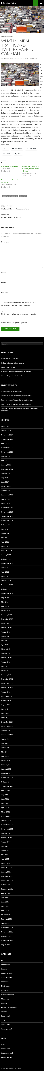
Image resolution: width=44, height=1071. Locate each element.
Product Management (9, 1007)
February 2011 (6, 696)
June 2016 (5, 533)
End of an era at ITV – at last (11, 216)
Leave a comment (31, 58)
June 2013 (5, 636)
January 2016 (6, 555)
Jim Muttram (19, 58)
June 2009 (5, 748)
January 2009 (6, 769)
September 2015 (7, 563)
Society (3, 1020)
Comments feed (7, 1053)
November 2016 (7, 520)
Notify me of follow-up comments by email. (18, 314)
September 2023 (7, 439)
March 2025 (5, 426)
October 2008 (6, 782)
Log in (3, 1044)
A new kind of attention (9, 166)
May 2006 (4, 906)
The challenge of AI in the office (12, 376)
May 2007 (4, 855)
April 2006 (5, 910)
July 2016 (4, 529)
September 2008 (7, 786)
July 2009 (4, 743)
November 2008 (7, 778)
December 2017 (7, 508)
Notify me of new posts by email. (14, 322)
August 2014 (5, 598)
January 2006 (6, 923)
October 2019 (6, 473)
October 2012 (6, 653)
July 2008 (4, 795)
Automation (5, 965)
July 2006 (4, 898)
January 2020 (6, 465)
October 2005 (6, 936)
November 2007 (7, 829)
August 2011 (5, 692)
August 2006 (5, 893)
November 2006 (7, 880)
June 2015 (5, 568)
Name (4, 272)
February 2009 (6, 765)
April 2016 (5, 542)
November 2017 (7, 512)
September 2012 (7, 658)
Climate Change (7, 973)
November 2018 (7, 486)
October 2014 (6, 589)
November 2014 (7, 585)
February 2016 (6, 550)
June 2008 (5, 799)
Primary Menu (41, 3)
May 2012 (4, 666)
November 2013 (7, 623)
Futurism (4, 990)
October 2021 (6, 456)
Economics (5, 982)
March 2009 (5, 760)
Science (4, 1012)
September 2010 (7, 700)
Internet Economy (7, 995)
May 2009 (4, 752)
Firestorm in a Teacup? (9, 359)
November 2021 (7, 452)
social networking (10, 196)
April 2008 (5, 808)
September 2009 (7, 735)
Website (4, 292)
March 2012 (5, 670)
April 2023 (5, 443)
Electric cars (5, 986)
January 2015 (6, 580)
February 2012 (6, 675)
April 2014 (5, 606)
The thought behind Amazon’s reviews (15, 207)
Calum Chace (6, 409)
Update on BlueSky (8, 367)
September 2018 (7, 495)
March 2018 (5, 503)
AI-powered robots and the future (21, 404)
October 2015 (6, 559)
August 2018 (5, 499)
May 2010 (4, 713)
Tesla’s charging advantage (22, 396)
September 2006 (7, 889)
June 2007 (5, 850)
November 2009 (7, 726)
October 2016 (6, 525)
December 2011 (7, 679)
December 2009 (7, 722)
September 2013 (7, 628)
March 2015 (5, 576)
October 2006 (6, 885)
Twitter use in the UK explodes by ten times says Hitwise (31, 168)
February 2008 (6, 816)
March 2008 (5, 812)
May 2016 (4, 538)
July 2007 (4, 846)
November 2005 (7, 932)
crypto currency (7, 977)
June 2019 (5, 482)
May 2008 (4, 803)
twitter (23, 196)
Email (4, 282)
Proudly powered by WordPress (11, 1068)
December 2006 (7, 876)
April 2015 (5, 572)
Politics (4, 1003)
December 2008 (7, 773)
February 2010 (6, 718)
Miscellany (5, 999)
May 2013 (4, 640)
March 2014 (5, 610)
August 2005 (5, 945)
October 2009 (6, 730)
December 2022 (7, 448)
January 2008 (6, 820)
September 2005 (7, 940)
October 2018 (6, 491)
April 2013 (5, 645)
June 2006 (5, 902)
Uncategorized (6, 1029)
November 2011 (7, 683)
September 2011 (7, 688)
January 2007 (6, 872)
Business (4, 969)
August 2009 (5, 739)
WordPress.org (6, 1057)
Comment (5, 242)
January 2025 (6, 431)
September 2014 (7, 593)
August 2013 (5, 632)
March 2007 (5, 863)
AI (2, 960)
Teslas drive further (15, 391)
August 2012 (5, 662)
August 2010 (5, 705)
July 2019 (4, 478)
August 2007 (5, 842)
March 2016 (5, 546)
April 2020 (5, 461)
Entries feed (5, 1049)
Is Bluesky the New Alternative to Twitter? (16, 371)
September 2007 (7, 838)
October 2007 (6, 833)
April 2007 (5, 859)
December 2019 (7, 469)
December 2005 (7, 928)
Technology (5, 1025)
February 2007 (6, 868)
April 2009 (5, 756)
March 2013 (5, 649)
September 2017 (7, 516)
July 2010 (4, 709)
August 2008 (5, 790)
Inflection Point (8, 3)
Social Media (5, 1016)
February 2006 (6, 919)
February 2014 (6, 615)
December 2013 (7, 619)
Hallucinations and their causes (12, 363)
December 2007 (7, 825)
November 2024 (7, 435)
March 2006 (5, 915)
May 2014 (4, 602)
